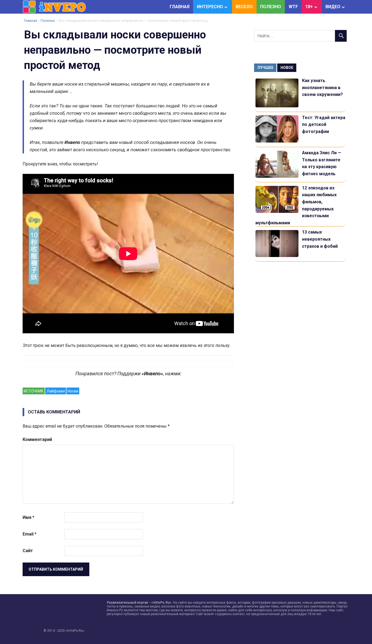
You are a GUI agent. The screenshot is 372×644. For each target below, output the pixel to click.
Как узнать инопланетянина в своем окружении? (322, 87)
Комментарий (37, 439)
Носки (73, 391)
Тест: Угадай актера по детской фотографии (323, 124)
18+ (309, 6)
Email (29, 534)
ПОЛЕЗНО (270, 6)
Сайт (28, 550)
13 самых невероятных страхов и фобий (320, 239)
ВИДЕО (332, 6)
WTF (293, 6)
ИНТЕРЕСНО (210, 6)
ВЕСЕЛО (244, 6)
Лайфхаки (56, 391)
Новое (286, 67)
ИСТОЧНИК (34, 391)
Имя (28, 517)
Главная (30, 21)
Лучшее (265, 67)
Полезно (48, 21)
